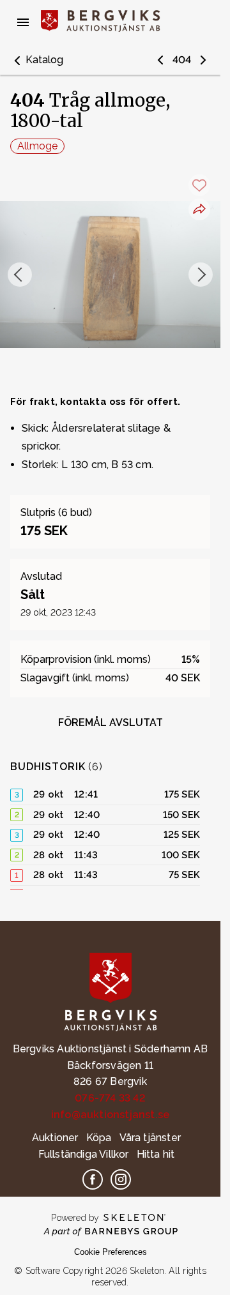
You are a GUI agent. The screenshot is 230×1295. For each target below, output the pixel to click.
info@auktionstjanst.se (110, 1115)
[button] (36, 60)
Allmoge (37, 146)
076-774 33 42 (110, 1098)
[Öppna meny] (23, 22)
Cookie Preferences (110, 1252)
